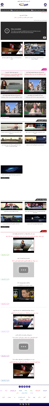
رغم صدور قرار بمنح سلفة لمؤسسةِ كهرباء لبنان (35, 72)
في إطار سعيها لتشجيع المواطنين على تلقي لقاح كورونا (23, 310)
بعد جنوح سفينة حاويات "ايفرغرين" (11, 72)
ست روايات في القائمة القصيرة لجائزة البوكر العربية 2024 (25, 260)
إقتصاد (44, 69)
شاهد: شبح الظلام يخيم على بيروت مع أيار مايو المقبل (35, 74)
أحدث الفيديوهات (42, 120)
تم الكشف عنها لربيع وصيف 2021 (23, 282)
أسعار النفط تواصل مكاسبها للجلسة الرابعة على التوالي (35, 144)
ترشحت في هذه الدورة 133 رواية (23, 258)
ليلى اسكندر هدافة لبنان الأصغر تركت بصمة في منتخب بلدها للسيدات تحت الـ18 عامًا (25, 236)
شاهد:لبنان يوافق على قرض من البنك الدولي (11, 211)
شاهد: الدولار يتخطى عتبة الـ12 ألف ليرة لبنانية (35, 97)
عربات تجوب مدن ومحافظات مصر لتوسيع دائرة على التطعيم (24, 313)
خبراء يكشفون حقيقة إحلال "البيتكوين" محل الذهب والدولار (11, 174)
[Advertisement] (22, 64)
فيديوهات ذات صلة (41, 199)
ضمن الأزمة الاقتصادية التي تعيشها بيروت (35, 95)
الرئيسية (45, 12)
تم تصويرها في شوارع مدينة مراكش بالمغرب (23, 334)
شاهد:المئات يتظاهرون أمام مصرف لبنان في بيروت (11, 223)
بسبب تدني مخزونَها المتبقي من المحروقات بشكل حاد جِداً (23, 359)
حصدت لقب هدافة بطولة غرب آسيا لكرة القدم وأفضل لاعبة (23, 233)
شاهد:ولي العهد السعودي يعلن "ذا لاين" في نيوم (35, 223)
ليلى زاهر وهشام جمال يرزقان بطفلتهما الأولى (24, 10)
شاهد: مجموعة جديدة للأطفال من (24, 285)
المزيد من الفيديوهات (5, 117)
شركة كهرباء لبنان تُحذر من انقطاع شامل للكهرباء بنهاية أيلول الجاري (12, 58)
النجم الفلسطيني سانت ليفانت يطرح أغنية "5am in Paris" (24, 337)
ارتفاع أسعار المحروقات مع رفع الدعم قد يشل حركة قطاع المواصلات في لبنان (34, 58)
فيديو (42, 12)
